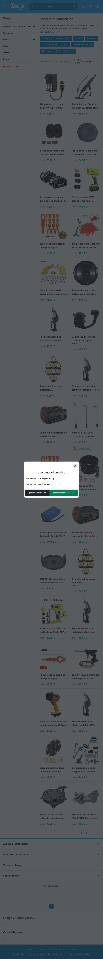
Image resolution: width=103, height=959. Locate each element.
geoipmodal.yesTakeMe (64, 493)
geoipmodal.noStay (37, 493)
